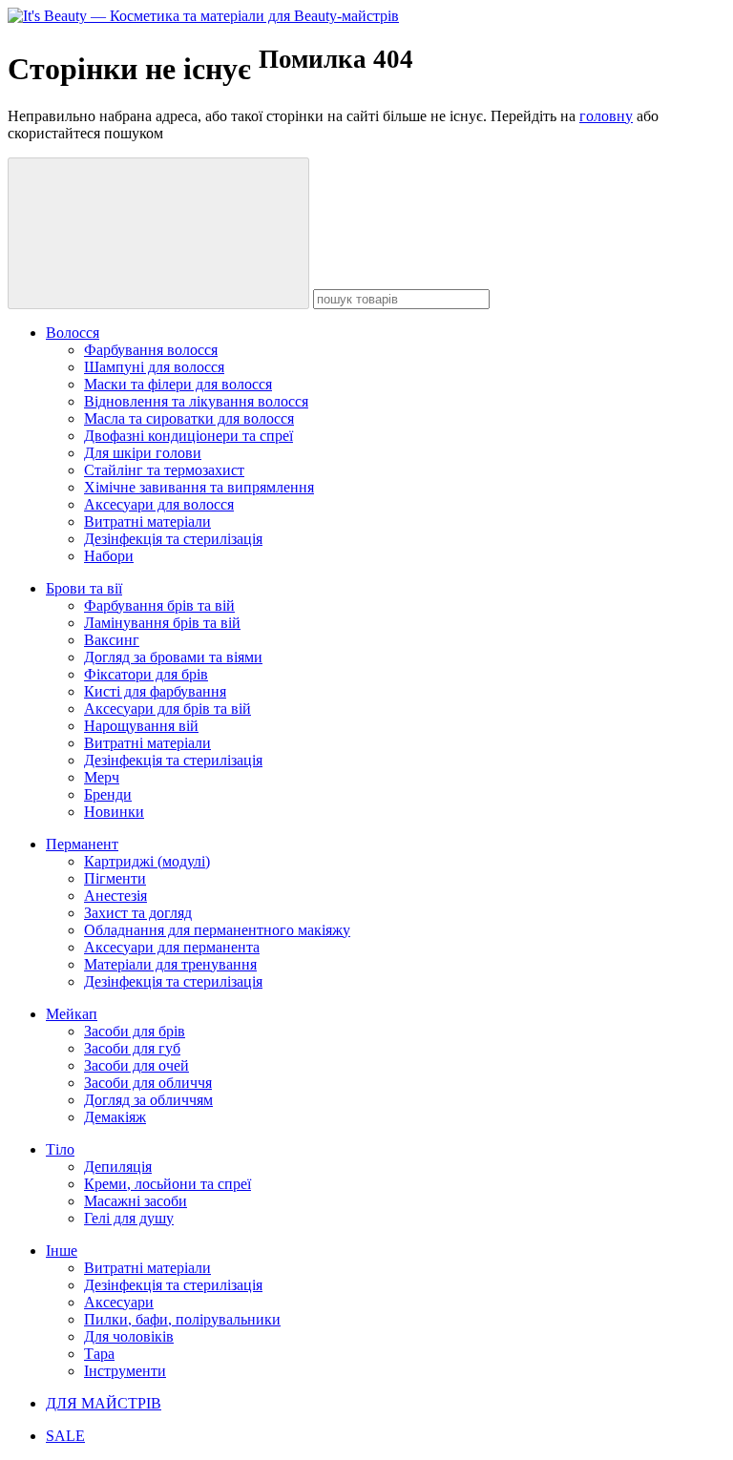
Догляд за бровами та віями (173, 657)
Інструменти (125, 1371)
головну (606, 116)
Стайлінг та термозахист (164, 470)
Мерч (101, 777)
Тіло (60, 1149)
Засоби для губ (132, 1048)
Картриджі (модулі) (147, 861)
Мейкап (71, 1014)
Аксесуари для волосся (159, 504)
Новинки (114, 811)
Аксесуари (119, 1302)
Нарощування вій (141, 726)
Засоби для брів (134, 1031)
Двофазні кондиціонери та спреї (188, 436)
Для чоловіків (129, 1336)
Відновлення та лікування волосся (196, 401)
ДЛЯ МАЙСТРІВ (103, 1403)
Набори (109, 556)
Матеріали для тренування (170, 964)
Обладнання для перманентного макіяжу (217, 930)
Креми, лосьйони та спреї (167, 1184)
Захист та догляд (138, 913)
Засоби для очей (136, 1065)
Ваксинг (111, 640)
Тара (99, 1353)
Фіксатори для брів (146, 674)
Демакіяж (115, 1117)
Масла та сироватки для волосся (189, 418)
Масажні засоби (135, 1201)
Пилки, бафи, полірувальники (182, 1319)
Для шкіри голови (142, 453)
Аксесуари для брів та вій (167, 708)
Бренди (108, 794)
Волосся (72, 332)
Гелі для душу (129, 1218)
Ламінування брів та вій (162, 623)
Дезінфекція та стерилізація (173, 539)
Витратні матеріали (147, 521)
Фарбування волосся (151, 350)
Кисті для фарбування (155, 691)
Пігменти (115, 878)
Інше (61, 1250)
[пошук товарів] (158, 233)
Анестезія (115, 895)
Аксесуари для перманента (172, 947)
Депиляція (118, 1166)
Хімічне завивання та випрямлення (199, 487)
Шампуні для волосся (154, 367)
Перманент (82, 844)
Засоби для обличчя (148, 1082)
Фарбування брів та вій (159, 605)
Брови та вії (84, 588)
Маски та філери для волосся (178, 384)
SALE (65, 1436)
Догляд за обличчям (148, 1100)
